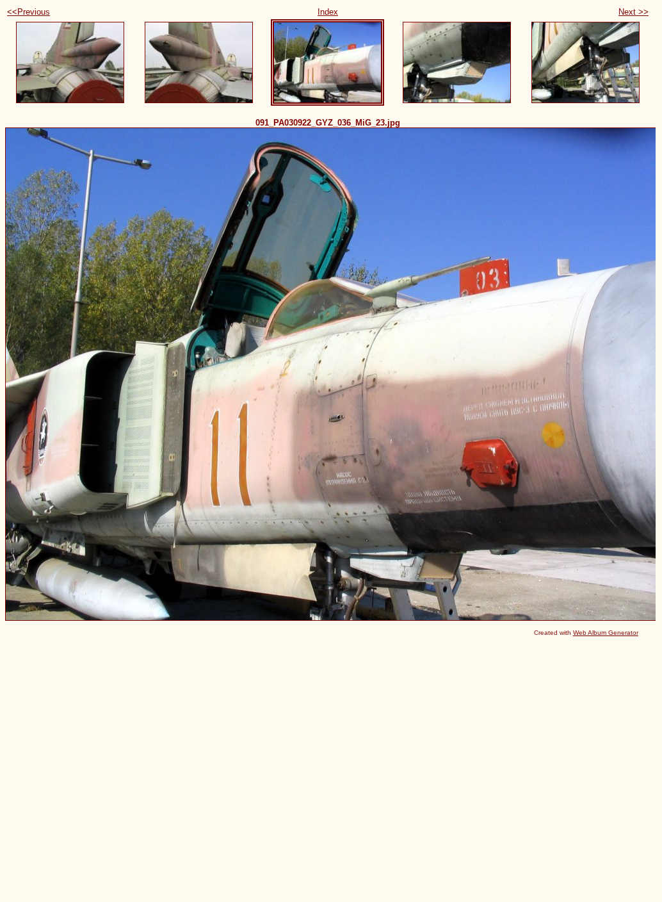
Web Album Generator (605, 632)
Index (328, 12)
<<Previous (28, 12)
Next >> (633, 12)
